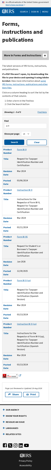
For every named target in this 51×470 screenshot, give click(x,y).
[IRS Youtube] (26, 445)
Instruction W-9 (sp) (27, 324)
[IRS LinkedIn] (21, 445)
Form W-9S (22, 236)
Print (33, 394)
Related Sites (13, 434)
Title (5, 158)
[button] (35, 11)
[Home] (8, 11)
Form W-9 (21, 149)
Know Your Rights (16, 415)
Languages (12, 428)
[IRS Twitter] (10, 445)
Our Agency (12, 409)
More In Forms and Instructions (22, 55)
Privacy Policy (25, 461)
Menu (45, 11)
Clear (37, 142)
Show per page (11, 133)
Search (24, 11)
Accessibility (26, 465)
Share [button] (15, 394)
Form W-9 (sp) (24, 280)
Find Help (42, 112)
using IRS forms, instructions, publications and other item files (25, 84)
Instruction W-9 (24, 189)
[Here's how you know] (25, 3)
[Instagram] (15, 445)
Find (6, 120)
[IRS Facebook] (5, 445)
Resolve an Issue (15, 422)
